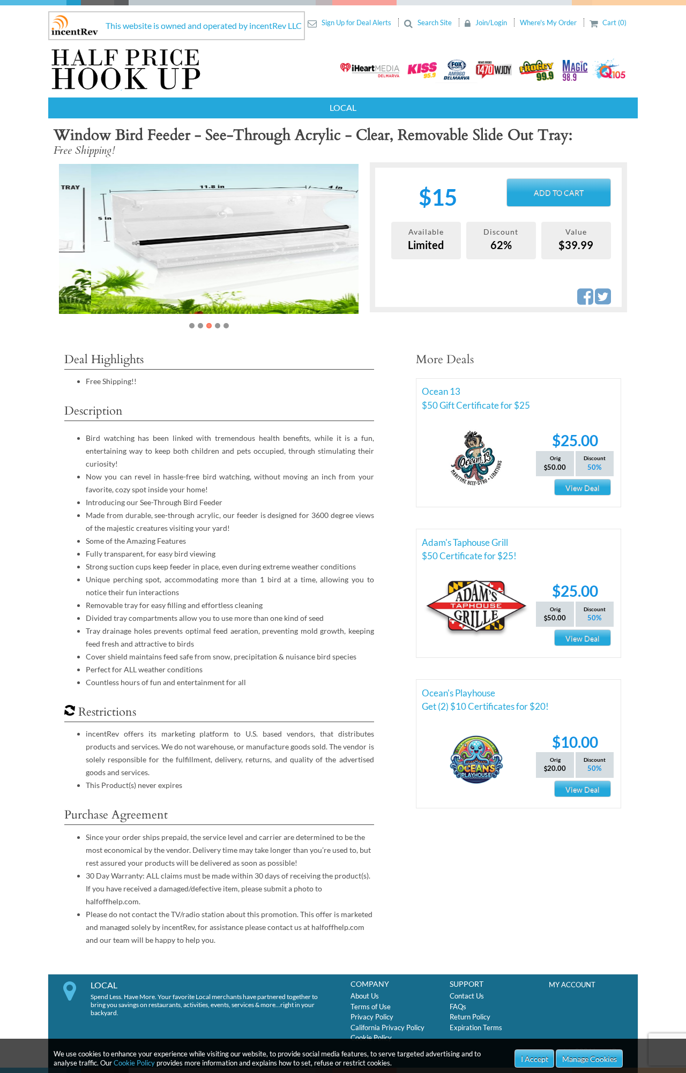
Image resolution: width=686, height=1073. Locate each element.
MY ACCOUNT (572, 984)
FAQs (458, 1006)
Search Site (434, 22)
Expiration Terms (476, 1027)
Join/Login (491, 22)
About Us (365, 996)
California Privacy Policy (387, 1027)
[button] (81, 247)
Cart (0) (614, 22)
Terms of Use (371, 1006)
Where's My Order (549, 22)
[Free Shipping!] (209, 239)
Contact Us (467, 996)
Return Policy (470, 1016)
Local (343, 107)
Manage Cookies (589, 1058)
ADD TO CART (559, 192)
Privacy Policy (372, 1016)
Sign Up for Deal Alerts (356, 22)
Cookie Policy (134, 1063)
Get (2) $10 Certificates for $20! (485, 706)
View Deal (582, 487)
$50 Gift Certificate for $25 (476, 405)
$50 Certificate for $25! (469, 555)
